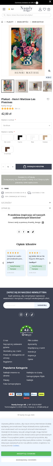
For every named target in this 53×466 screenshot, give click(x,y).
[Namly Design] (26, 9)
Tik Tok (32, 316)
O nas (5, 340)
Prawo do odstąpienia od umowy (13, 356)
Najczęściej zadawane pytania (12, 345)
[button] (49, 71)
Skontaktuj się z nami (12, 351)
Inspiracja (32, 355)
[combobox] (26, 15)
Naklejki (29, 380)
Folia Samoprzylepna (12, 384)
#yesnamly (32, 344)
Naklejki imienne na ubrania (11, 374)
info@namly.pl (42, 407)
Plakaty (10, 22)
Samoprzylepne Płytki (35, 376)
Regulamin (7, 361)
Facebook (23, 232)
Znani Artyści (22, 22)
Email (28, 232)
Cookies (16, 445)
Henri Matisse (38, 22)
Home (2, 21)
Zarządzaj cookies (26, 460)
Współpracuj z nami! (36, 348)
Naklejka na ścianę (34, 372)
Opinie (30, 359)
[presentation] (3, 263)
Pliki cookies (33, 340)
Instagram (43, 222)
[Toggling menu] (5, 9)
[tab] (26, 202)
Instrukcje (32, 351)
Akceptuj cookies (26, 453)
